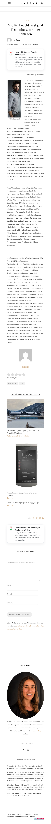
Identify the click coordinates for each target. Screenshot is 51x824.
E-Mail (9, 594)
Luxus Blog (37, 731)
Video (22, 383)
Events (14, 436)
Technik (25, 20)
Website (10, 603)
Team (19, 814)
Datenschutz (37, 814)
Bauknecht (12, 383)
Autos (9, 436)
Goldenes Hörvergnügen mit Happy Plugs (23, 503)
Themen (32, 816)
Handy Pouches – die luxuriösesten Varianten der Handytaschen (24, 794)
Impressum (27, 814)
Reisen (19, 436)
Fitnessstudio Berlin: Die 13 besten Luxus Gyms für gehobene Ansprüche (25, 767)
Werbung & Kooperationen (17, 816)
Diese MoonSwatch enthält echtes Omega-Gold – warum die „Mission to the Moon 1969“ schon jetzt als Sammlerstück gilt (25, 787)
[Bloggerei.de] (39, 819)
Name (9, 585)
